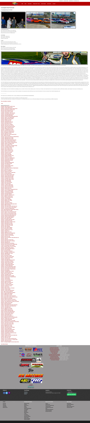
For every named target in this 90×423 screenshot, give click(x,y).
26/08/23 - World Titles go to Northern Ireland (8, 221)
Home (22, 3)
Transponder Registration (70, 404)
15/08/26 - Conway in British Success (6, 107)
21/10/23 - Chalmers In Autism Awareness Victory (8, 212)
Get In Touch (49, 3)
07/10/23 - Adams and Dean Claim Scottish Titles (8, 215)
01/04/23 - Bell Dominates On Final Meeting (7, 243)
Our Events (30, 3)
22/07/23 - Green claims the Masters (6, 227)
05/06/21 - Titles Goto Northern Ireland (7, 313)
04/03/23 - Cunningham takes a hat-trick (7, 247)
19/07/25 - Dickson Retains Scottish (6, 147)
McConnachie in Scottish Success (54, 357)
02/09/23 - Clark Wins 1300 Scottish (6, 220)
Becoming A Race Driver (49, 411)
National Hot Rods (26, 403)
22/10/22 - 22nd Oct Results (5, 254)
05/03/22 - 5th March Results (5, 289)
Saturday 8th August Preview (54, 356)
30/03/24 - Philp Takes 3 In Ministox (6, 202)
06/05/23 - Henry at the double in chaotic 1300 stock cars (10, 237)
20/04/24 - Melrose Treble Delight (6, 199)
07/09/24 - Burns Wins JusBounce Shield (7, 179)
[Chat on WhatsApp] (71, 395)
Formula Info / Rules (36, 3)
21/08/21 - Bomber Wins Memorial (6, 303)
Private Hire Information (49, 410)
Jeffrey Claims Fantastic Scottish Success (54, 355)
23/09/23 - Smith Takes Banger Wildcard (7, 217)
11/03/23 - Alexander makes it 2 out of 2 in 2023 (8, 246)
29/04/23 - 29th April (4, 238)
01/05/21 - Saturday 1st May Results (6, 319)
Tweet (2, 103)
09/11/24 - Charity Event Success (6, 169)
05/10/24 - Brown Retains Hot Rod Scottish (7, 174)
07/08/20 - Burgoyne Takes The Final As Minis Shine (9, 335)
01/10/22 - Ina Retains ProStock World (7, 257)
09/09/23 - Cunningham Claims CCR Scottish (7, 219)
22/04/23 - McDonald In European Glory (7, 239)
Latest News (4, 405)
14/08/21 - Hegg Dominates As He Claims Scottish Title (9, 304)
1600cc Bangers (26, 412)
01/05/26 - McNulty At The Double (6, 119)
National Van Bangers (27, 418)
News (25, 3)
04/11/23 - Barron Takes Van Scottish (6, 210)
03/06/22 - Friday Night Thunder (6, 274)
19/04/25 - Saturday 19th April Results (7, 160)
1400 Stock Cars (26, 405)
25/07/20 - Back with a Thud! (5, 337)
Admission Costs (48, 404)
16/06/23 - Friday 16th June (5, 230)
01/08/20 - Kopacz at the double (6, 336)
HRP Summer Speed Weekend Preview (55, 358)
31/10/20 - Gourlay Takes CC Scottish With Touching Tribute (10, 321)
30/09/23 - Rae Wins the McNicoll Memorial (7, 216)
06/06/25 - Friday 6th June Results (6, 152)
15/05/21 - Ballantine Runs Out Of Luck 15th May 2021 (9, 317)
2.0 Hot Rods (26, 414)
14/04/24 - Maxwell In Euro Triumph (6, 200)
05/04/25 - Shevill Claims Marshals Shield (7, 162)
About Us (47, 403)
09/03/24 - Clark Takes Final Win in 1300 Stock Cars (9, 206)
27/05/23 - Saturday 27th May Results (7, 234)
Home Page (4, 403)
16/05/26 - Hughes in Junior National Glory (7, 117)
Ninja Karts (25, 411)
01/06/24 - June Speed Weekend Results (7, 192)
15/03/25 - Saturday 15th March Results (7, 165)
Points (46, 408)
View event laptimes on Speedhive (6, 101)
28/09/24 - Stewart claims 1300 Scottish (7, 175)
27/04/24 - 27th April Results (5, 198)
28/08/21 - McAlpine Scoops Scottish (6, 302)
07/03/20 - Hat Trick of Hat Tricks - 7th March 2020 (9, 339)
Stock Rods (25, 410)
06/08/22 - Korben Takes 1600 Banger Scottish (8, 266)
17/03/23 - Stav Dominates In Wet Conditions (8, 245)
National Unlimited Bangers (27, 408)
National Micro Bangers (27, 416)
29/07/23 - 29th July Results (5, 226)
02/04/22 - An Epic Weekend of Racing (7, 284)
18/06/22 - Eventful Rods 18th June (6, 272)
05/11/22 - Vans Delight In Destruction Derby (8, 252)
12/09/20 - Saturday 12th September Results (8, 329)
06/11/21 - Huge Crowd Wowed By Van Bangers (8, 292)
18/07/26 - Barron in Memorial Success (7, 110)
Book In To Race (69, 405)
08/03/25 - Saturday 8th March (6, 166)
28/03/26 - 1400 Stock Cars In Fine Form (7, 125)
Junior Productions (26, 415)
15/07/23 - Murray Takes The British (6, 228)
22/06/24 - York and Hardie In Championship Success (9, 189)
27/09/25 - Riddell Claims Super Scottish (7, 137)
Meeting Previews (5, 407)
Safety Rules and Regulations (49, 409)
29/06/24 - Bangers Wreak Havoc (6, 188)
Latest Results (5, 406)
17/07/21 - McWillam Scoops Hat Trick (6, 309)
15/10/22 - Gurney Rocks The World (6, 255)
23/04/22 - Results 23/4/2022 (6, 281)
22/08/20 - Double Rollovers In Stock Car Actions (8, 332)
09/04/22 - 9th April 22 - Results (6, 283)
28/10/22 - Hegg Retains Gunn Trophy (7, 253)
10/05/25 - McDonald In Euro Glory (6, 156)
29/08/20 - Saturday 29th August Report (7, 331)
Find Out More (43, 3)
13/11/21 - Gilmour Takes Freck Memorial (7, 291)
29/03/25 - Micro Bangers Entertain (6, 163)
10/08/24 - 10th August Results (6, 183)
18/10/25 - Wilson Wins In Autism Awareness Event (8, 134)
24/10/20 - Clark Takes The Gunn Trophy (7, 322)
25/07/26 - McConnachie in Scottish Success (8, 109)
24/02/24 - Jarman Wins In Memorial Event (7, 208)
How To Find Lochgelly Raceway (50, 405)
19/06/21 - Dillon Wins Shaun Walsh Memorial (8, 311)
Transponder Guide (48, 406)
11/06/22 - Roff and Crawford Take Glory (7, 273)
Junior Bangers (26, 409)
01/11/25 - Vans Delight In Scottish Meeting (7, 132)
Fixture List (4, 404)
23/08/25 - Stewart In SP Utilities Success (7, 143)
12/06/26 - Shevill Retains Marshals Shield (7, 114)
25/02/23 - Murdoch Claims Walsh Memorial (7, 248)
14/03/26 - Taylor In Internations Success (7, 127)
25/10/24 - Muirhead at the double (6, 171)
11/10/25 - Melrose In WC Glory (5, 135)
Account (54, 3)
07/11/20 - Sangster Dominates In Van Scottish (8, 320)
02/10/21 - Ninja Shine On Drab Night (6, 298)
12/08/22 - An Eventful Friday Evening (7, 265)
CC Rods (25, 413)
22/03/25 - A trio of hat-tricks (5, 164)
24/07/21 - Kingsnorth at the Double (6, 308)
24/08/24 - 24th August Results (6, 181)
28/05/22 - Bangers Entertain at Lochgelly (7, 275)
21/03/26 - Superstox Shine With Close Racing (8, 126)
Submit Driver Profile (69, 407)
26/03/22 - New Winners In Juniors (6, 285)
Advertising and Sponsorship (49, 407)
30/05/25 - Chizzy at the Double (6, 153)
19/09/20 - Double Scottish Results (6, 328)
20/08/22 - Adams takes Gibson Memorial (7, 264)
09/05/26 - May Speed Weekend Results (7, 118)
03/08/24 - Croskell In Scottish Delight (7, 184)
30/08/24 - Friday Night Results (6, 180)
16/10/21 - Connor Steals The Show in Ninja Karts (8, 295)
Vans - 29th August (54, 353)
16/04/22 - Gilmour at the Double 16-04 (7, 282)
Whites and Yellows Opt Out (70, 406)
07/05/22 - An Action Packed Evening (7, 280)
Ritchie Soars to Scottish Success (54, 348)
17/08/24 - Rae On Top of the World (6, 182)
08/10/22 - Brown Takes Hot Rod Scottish (7, 256)
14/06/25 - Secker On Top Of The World (7, 151)
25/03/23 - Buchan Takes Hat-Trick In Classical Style (9, 244)
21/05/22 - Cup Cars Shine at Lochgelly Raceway (8, 276)
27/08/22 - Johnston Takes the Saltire (7, 263)
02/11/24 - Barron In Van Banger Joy (6, 170)
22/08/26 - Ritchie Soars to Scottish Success (8, 106)
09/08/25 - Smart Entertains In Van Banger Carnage (9, 145)
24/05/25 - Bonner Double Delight (6, 154)
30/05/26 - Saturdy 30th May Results (7, 115)
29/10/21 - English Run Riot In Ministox (7, 293)
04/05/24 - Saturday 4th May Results (7, 197)
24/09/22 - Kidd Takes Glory (5, 258)
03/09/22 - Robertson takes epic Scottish (7, 262)
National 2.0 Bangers (27, 419)
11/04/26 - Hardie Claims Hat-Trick (6, 123)
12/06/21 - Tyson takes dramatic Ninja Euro (7, 312)
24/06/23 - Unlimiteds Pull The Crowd (6, 229)
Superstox (25, 404)
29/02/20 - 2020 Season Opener (6, 340)
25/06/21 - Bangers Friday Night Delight (7, 310)
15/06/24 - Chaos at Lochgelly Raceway (7, 190)
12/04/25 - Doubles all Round (5, 161)
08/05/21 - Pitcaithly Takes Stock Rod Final (7, 318)
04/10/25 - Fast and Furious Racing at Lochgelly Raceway (10, 136)
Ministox (25, 406)
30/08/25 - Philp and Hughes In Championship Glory (9, 142)
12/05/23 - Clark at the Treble (5, 236)
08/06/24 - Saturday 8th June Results (7, 191)
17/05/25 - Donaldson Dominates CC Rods (7, 155)
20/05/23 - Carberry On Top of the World (7, 235)
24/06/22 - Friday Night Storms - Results (7, 271)
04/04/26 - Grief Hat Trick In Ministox (7, 124)
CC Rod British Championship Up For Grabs (54, 354)
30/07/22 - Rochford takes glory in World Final (8, 267)
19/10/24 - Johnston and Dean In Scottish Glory (8, 172)
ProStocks (25, 407)
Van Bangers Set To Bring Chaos (54, 347)
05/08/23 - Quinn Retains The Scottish (7, 225)
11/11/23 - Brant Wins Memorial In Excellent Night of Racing (9, 209)
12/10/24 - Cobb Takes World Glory (6, 173)
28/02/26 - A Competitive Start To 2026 (7, 129)
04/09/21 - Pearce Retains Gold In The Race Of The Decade (10, 301)
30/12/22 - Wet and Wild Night (5, 249)
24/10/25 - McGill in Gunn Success (6, 133)
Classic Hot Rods (26, 417)
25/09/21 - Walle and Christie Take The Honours (8, 299)
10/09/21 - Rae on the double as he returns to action (9, 300)
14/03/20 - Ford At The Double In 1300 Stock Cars (8, 338)
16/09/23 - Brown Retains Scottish (6, 218)
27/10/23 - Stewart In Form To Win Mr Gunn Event (8, 211)
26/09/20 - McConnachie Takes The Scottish (8, 327)
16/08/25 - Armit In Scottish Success (6, 144)
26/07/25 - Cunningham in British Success (7, 146)
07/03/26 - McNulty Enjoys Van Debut (7, 128)
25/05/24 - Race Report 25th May (6, 193)
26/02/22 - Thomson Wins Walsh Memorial (7, 290)
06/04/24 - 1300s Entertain (5, 201)
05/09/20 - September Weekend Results (7, 330)
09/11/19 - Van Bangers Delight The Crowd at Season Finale (10, 341)
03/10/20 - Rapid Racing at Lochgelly (6, 326)
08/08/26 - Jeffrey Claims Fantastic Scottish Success (9, 108)
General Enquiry (69, 403)
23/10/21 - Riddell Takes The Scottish (6, 294)
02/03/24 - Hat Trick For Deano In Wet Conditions (8, 207)
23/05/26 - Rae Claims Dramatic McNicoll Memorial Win (9, 116)
